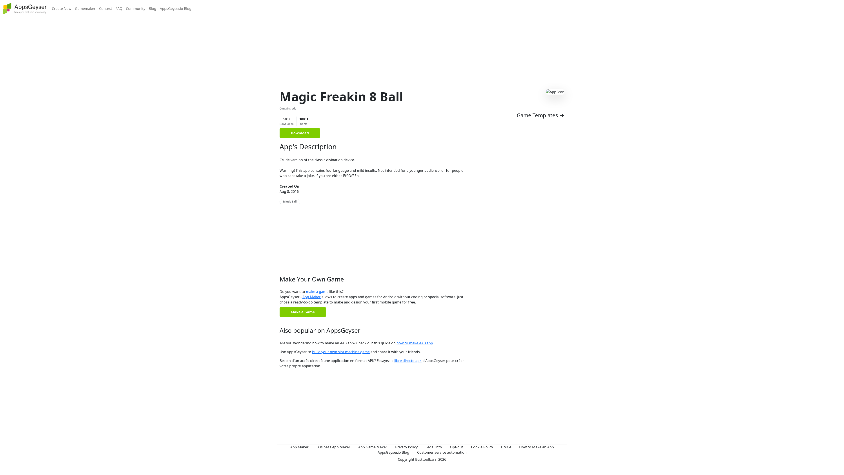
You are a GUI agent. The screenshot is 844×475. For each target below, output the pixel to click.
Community (135, 8)
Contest (105, 8)
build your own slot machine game (341, 351)
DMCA (506, 447)
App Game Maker (372, 447)
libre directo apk (408, 360)
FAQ (119, 8)
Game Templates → (540, 115)
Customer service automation (442, 452)
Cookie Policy (482, 447)
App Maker (311, 296)
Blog (152, 8)
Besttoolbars (426, 459)
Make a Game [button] (303, 312)
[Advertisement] (422, 48)
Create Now (61, 8)
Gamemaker (85, 8)
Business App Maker (333, 447)
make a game (317, 291)
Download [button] (300, 133)
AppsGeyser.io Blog (175, 8)
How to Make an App (536, 447)
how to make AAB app (415, 343)
